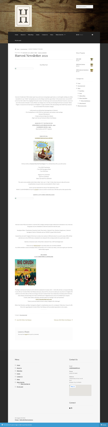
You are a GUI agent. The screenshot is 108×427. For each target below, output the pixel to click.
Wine (79, 88)
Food (79, 83)
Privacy (17, 420)
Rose (80, 93)
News (51, 34)
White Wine (82, 96)
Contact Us (45, 34)
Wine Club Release (85, 100)
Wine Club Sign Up (25, 384)
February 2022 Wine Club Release (62, 320)
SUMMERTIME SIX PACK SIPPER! (44, 138)
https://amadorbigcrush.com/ (44, 299)
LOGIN (36, 189)
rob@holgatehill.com (74, 368)
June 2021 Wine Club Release (24, 320)
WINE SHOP (37, 245)
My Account (18, 40)
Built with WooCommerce (26, 420)
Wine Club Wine (83, 98)
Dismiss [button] (104, 424)
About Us (23, 34)
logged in (26, 334)
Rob (36, 52)
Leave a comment (42, 52)
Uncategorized (23, 49)
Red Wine (81, 90)
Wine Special (82, 103)
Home (16, 34)
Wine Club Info (59, 34)
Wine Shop (30, 34)
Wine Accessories (82, 105)
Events (37, 34)
